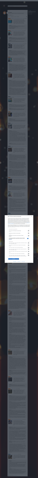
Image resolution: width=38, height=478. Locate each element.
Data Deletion (14, 261)
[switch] (28, 230)
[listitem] (19, 241)
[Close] (32, 216)
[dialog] (19, 239)
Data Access (19, 261)
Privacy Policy (23, 261)
